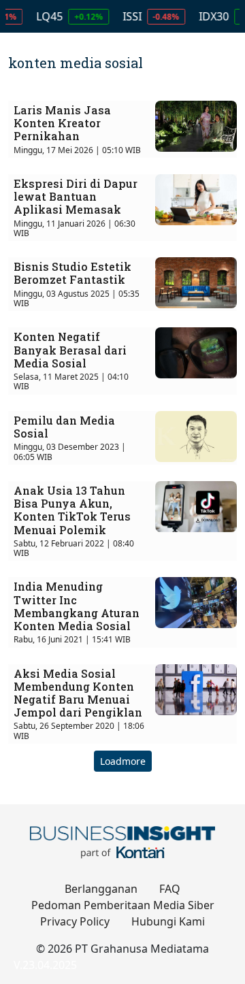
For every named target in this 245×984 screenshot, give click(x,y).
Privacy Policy (75, 921)
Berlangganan (101, 888)
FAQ (169, 888)
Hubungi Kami (168, 921)
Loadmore (123, 761)
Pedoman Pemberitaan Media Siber (122, 905)
